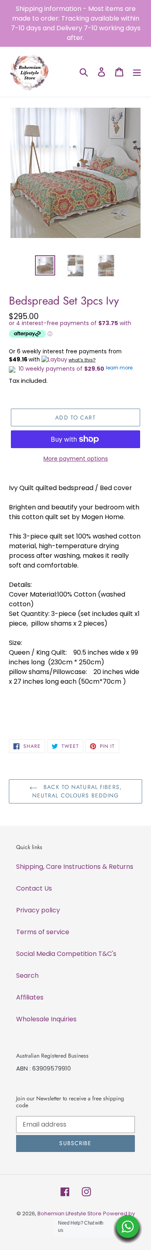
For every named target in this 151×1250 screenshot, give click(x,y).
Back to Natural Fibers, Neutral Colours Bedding (77, 791)
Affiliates (29, 997)
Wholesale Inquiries (46, 1019)
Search (27, 975)
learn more (119, 367)
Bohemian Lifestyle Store (69, 1213)
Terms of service (42, 932)
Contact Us (34, 888)
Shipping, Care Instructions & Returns (74, 866)
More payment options (75, 459)
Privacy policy (38, 910)
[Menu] (137, 72)
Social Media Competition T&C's (66, 953)
